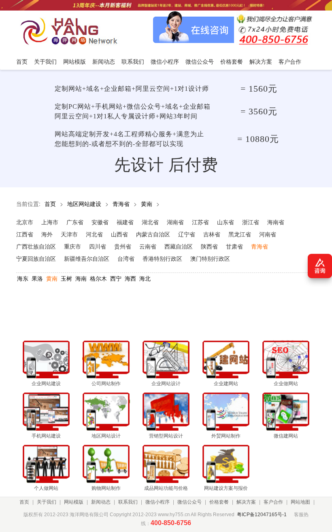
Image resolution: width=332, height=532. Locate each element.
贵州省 (122, 246)
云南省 (147, 246)
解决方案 (246, 502)
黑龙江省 (239, 234)
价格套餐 (219, 502)
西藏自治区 (178, 246)
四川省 (97, 246)
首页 (50, 204)
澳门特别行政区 (210, 258)
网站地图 (300, 502)
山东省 (225, 222)
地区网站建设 (84, 204)
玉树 (66, 278)
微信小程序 (157, 502)
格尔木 (98, 278)
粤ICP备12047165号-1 (262, 514)
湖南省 (175, 222)
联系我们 (128, 502)
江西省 (24, 234)
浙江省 (250, 222)
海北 (145, 278)
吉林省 (211, 234)
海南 (81, 278)
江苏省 (200, 222)
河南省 (267, 234)
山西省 (119, 234)
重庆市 (72, 246)
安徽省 (100, 222)
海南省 (275, 222)
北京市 (24, 222)
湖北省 (150, 222)
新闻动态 (101, 502)
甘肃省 (234, 246)
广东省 (74, 222)
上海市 (49, 222)
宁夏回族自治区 (36, 258)
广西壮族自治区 (36, 246)
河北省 (94, 234)
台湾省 (125, 258)
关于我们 (46, 502)
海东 (22, 278)
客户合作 (273, 502)
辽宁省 (186, 234)
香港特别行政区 (162, 258)
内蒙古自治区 (153, 234)
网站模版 (73, 502)
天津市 (69, 234)
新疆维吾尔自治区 (86, 258)
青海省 (121, 204)
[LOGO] (71, 31)
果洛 (37, 278)
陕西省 (209, 246)
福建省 (125, 222)
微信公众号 (189, 502)
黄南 (146, 204)
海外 (47, 234)
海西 (130, 278)
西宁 (115, 278)
